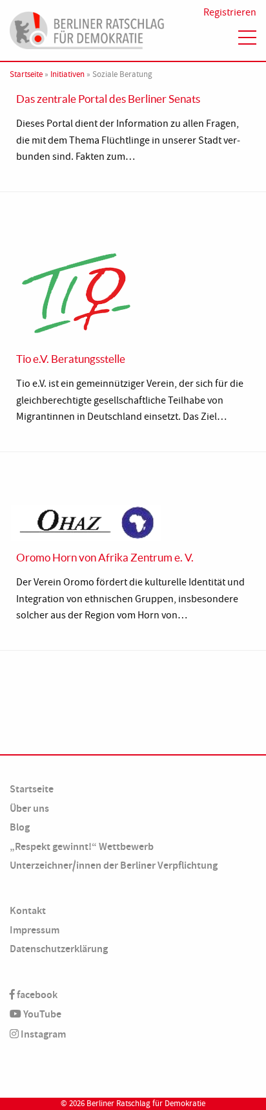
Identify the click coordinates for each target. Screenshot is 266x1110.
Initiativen (67, 74)
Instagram (42, 1034)
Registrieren (229, 12)
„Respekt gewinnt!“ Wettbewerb (82, 846)
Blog (20, 827)
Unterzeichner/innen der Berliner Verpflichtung (114, 865)
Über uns (29, 808)
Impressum (34, 930)
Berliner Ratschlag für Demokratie (146, 1103)
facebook (36, 994)
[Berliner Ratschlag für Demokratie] (87, 28)
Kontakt (28, 910)
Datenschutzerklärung (59, 948)
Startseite (26, 74)
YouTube (41, 1014)
